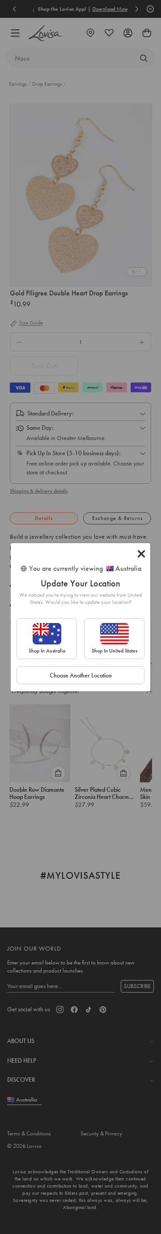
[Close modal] (141, 554)
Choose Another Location (81, 675)
